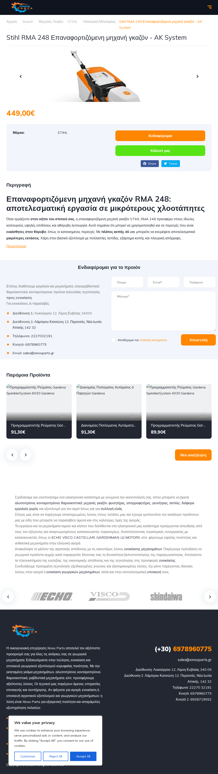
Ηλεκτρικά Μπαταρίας (99, 21)
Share (151, 164)
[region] (55, 740)
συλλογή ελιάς (111, 509)
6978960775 (36, 344)
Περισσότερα (16, 246)
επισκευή (154, 572)
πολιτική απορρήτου (153, 340)
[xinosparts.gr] (21, 7)
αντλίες (174, 503)
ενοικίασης (167, 560)
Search (28, 21)
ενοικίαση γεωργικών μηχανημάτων (73, 572)
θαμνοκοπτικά (71, 503)
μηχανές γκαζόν (95, 503)
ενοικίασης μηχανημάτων (143, 549)
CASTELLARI (84, 537)
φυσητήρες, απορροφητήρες (130, 503)
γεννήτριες (160, 503)
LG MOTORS (130, 537)
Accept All (83, 756)
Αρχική (11, 21)
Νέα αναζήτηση (193, 455)
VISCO (67, 537)
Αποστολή (198, 340)
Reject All (55, 756)
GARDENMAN (107, 537)
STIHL (72, 21)
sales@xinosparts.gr (38, 353)
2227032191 (41, 336)
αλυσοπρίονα (25, 503)
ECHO (56, 537)
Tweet (172, 164)
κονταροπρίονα (48, 503)
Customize (27, 756)
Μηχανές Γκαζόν (51, 21)
